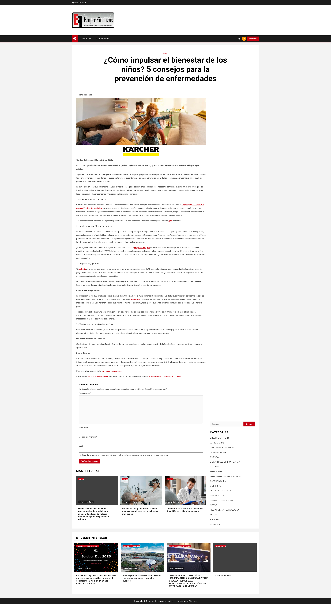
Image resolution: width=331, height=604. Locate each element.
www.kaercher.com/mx (111, 371)
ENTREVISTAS (217, 471)
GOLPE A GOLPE (223, 575)
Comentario (85, 393)
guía (170, 220)
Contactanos (102, 38)
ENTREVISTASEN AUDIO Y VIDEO (226, 476)
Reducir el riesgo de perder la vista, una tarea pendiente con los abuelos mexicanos (140, 511)
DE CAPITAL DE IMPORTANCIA (225, 462)
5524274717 (179, 376)
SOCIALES (214, 519)
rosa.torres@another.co (98, 376)
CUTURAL (215, 457)
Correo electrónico (88, 436)
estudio (82, 269)
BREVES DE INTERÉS (219, 438)
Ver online (253, 39)
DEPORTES (215, 466)
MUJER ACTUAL (218, 495)
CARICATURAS (217, 442)
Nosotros (86, 38)
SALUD (165, 53)
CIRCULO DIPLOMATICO (222, 447)
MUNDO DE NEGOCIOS (221, 500)
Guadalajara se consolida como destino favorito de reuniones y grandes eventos (142, 578)
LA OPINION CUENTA (220, 490)
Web (81, 446)
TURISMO (215, 524)
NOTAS (213, 505)
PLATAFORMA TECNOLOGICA (224, 510)
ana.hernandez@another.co (161, 376)
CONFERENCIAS (218, 452)
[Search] (239, 38)
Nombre (83, 427)
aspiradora (136, 299)
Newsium (179, 601)
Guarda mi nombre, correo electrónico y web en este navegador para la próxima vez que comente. (125, 455)
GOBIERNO (215, 486)
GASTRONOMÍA (218, 481)
